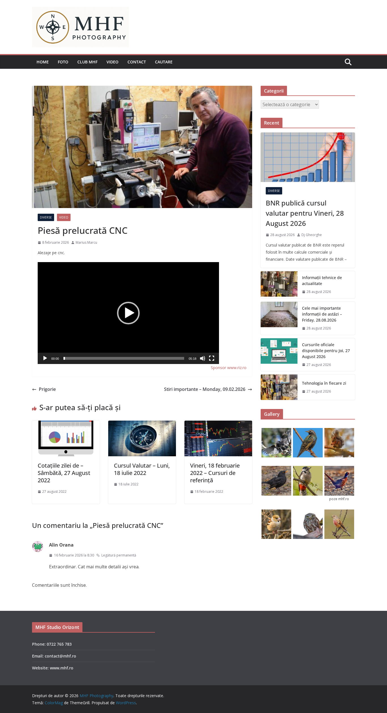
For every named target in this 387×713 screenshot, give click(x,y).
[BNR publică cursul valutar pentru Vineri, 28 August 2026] (308, 157)
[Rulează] (45, 358)
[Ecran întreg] (211, 358)
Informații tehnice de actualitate (322, 280)
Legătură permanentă (118, 555)
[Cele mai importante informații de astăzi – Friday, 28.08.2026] (279, 318)
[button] (128, 313)
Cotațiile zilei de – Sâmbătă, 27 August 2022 (64, 473)
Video (112, 62)
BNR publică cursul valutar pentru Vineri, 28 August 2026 (305, 213)
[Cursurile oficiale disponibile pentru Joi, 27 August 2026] (279, 354)
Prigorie (47, 389)
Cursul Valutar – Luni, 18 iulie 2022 (142, 469)
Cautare (164, 62)
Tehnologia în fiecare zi (324, 383)
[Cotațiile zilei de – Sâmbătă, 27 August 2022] (66, 424)
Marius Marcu (86, 242)
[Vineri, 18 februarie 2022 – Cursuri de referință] (218, 424)
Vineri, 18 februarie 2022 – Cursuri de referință (215, 473)
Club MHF (87, 62)
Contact (136, 62)
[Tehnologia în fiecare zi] (279, 387)
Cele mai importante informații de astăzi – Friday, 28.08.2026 (322, 314)
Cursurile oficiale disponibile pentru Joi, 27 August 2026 (326, 350)
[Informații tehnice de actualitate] (279, 284)
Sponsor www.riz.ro (228, 367)
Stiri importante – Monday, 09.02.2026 (204, 389)
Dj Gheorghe (311, 234)
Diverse (46, 217)
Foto (63, 62)
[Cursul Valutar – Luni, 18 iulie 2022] (142, 424)
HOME (43, 62)
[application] (128, 313)
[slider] (123, 358)
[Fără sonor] (202, 358)
